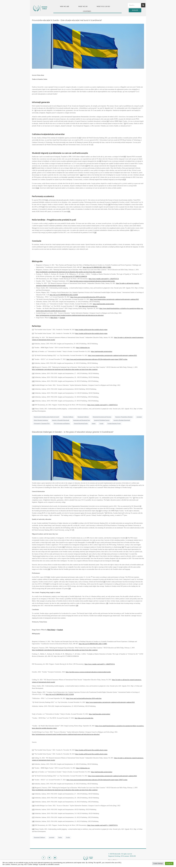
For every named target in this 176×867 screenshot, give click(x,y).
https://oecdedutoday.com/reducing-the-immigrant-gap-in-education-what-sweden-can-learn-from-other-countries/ (69, 272)
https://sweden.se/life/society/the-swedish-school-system (91, 329)
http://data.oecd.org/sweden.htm (88, 306)
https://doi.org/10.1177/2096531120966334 (74, 276)
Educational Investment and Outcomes (102, 417)
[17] (43, 207)
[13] (124, 179)
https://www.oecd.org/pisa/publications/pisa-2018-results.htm (88, 297)
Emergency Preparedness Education (124, 417)
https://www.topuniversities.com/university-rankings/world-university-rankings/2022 (114, 299)
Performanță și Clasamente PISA (42, 423)
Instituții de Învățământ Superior (101, 420)
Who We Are (64, 6)
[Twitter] (49, 858)
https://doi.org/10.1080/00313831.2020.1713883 (97, 267)
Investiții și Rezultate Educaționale (122, 420)
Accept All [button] (169, 863)
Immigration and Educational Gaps (81, 420)
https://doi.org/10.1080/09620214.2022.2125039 (64, 295)
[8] (125, 156)
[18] (33, 401)
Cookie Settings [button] (158, 863)
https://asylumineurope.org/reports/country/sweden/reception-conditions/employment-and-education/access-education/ (70, 315)
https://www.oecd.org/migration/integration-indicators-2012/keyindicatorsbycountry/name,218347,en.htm (97, 359)
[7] (92, 144)
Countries (87, 11)
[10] (86, 166)
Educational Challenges (83, 417)
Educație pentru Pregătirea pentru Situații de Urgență (46, 417)
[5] (125, 123)
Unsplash (62, 317)
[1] (51, 108)
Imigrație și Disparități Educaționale (60, 420)
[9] (100, 161)
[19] (131, 230)
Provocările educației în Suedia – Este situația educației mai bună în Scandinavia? (67, 20)
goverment (139, 417)
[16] (109, 204)
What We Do (82, 6)
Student (93, 423)
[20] (95, 232)
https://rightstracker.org (83, 347)
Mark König (53, 317)
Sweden (101, 423)
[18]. (69, 211)
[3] (33, 119)
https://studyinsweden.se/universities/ (103, 304)
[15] (46, 200)
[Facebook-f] (43, 858)
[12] (81, 175)
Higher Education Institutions (41, 420)
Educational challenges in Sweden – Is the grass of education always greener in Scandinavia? (72, 432)
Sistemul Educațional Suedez (81, 423)
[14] (38, 188)
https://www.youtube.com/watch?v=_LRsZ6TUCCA (104, 278)
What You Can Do (103, 6)
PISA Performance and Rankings (62, 423)
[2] (35, 110)
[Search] (143, 5)
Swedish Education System (114, 423)
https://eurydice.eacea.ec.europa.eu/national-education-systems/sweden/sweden (92, 281)
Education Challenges (68, 417)
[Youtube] (55, 858)
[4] (108, 121)
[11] (33, 168)
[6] (80, 138)
